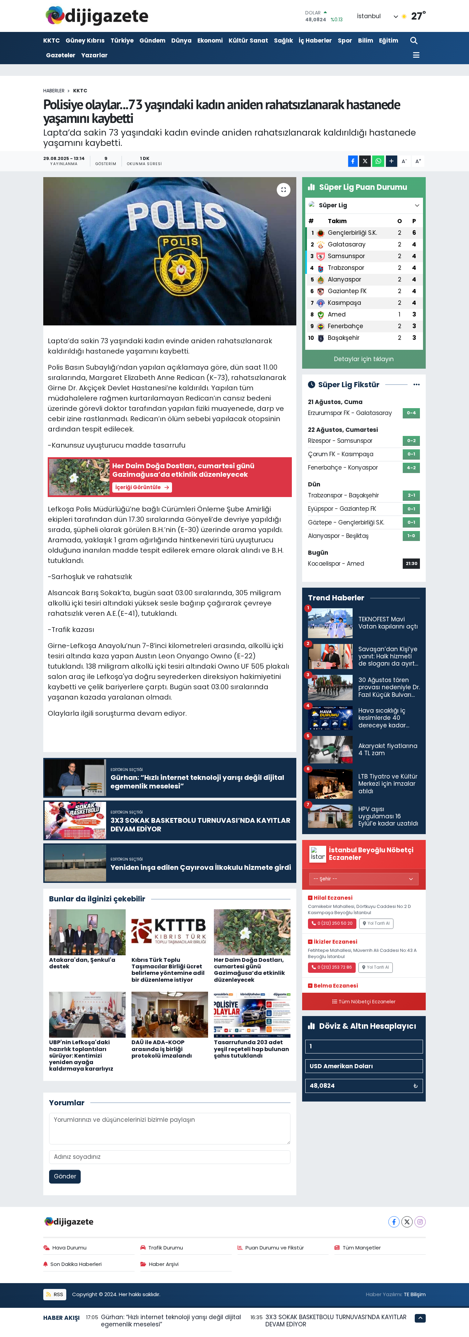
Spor (345, 40)
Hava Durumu (70, 1247)
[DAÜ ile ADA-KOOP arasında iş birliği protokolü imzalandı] (169, 1014)
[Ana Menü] (415, 55)
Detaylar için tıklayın (364, 359)
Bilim (365, 40)
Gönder (65, 1176)
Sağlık (283, 40)
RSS (58, 1294)
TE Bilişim (415, 1294)
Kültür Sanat (248, 40)
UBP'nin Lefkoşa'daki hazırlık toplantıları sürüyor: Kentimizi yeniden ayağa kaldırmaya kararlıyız (81, 1055)
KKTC (51, 40)
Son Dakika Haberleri (76, 1264)
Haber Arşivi (164, 1264)
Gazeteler (61, 55)
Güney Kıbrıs (85, 40)
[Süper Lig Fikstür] (416, 384)
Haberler (54, 90)
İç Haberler (315, 40)
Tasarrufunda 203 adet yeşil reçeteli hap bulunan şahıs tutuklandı (251, 1048)
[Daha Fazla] (391, 161)
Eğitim (388, 40)
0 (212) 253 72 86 (335, 967)
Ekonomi (210, 40)
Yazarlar (94, 55)
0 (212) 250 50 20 (335, 923)
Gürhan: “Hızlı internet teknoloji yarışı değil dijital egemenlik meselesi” (171, 1320)
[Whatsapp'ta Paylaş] (378, 161)
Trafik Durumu (165, 1247)
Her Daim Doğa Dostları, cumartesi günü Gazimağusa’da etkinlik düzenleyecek (249, 970)
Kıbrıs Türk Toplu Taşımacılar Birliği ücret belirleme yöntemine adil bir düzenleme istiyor (168, 970)
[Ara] (414, 41)
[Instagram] (420, 1221)
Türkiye (122, 40)
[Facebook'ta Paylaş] (353, 161)
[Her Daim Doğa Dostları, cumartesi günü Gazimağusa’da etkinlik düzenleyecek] (252, 932)
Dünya (181, 40)
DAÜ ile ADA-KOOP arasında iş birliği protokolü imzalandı (161, 1048)
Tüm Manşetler (362, 1247)
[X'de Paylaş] (365, 161)
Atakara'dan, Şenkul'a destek (82, 963)
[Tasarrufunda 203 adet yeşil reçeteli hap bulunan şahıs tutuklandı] (252, 1014)
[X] (407, 1221)
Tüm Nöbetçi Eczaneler (367, 1001)
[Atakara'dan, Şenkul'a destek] (87, 932)
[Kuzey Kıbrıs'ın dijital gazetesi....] (97, 16)
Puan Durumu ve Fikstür (274, 1247)
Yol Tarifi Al (379, 923)
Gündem (152, 40)
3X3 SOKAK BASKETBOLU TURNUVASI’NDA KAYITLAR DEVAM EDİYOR (336, 1320)
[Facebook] (394, 1221)
